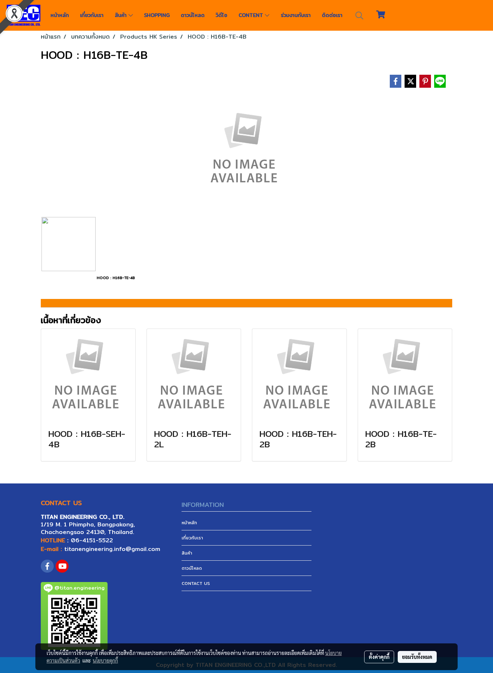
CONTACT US (196, 583)
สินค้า (121, 15)
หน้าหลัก (60, 15)
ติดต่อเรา (332, 15)
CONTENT (252, 15)
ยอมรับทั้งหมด (417, 657)
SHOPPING (157, 15)
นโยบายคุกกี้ (105, 660)
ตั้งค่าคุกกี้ (379, 657)
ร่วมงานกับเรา (296, 15)
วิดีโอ (221, 15)
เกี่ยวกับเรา (92, 15)
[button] (359, 15)
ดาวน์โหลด (193, 15)
